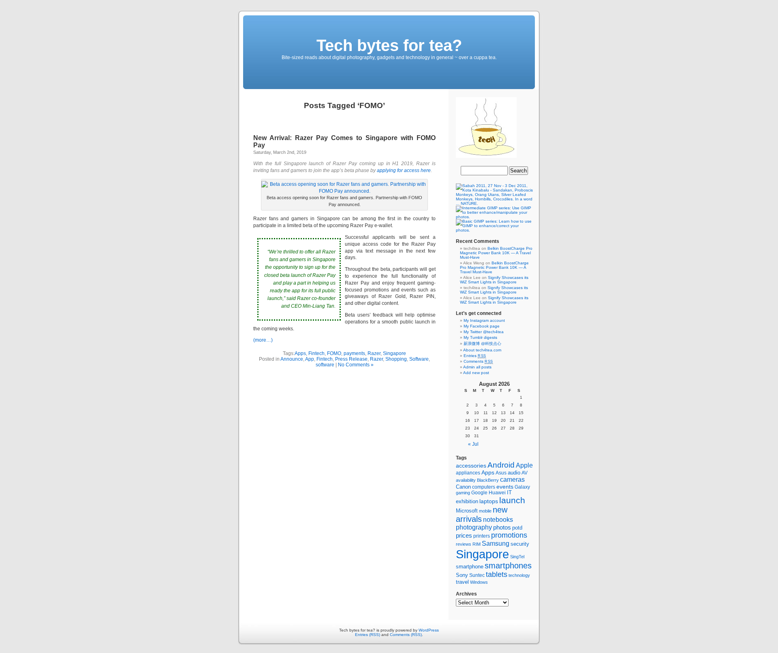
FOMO (334, 353)
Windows (479, 582)
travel (462, 582)
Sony (462, 575)
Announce (291, 359)
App (309, 359)
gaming (463, 492)
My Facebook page (482, 326)
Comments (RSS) (406, 634)
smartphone (469, 567)
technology (519, 575)
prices (464, 535)
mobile (485, 510)
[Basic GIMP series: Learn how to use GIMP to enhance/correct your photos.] (494, 230)
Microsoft (467, 511)
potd (517, 528)
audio (514, 473)
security (520, 544)
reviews (463, 544)
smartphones (508, 565)
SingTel (517, 556)
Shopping (396, 359)
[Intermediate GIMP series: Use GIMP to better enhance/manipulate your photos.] (494, 217)
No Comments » (356, 365)
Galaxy (522, 487)
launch (512, 500)
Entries (475, 355)
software (325, 365)
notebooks (498, 519)
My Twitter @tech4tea (484, 332)
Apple (524, 465)
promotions (509, 535)
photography (474, 527)
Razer (374, 353)
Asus (501, 472)
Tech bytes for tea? (389, 45)
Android (501, 465)
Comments (478, 361)
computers (483, 487)
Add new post (476, 372)
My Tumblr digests (480, 337)
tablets (496, 574)
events (504, 486)
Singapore (394, 353)
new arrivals (481, 514)
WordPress (429, 630)
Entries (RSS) (367, 634)
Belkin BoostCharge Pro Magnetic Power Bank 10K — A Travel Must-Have (496, 252)
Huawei (497, 493)
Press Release (351, 359)
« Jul (473, 444)
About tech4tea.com (482, 350)
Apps (300, 353)
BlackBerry (488, 480)
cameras (512, 479)
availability (466, 480)
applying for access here (404, 170)
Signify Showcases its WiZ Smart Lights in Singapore (494, 279)
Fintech (316, 353)
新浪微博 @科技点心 (482, 343)
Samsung (495, 543)
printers (481, 536)
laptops (488, 501)
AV (525, 473)
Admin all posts (477, 367)
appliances (468, 473)
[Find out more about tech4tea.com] (486, 156)
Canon (463, 487)
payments (354, 353)
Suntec (477, 575)
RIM (476, 544)
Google (479, 492)
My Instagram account (484, 320)
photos (502, 527)
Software (419, 359)
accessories (471, 465)
